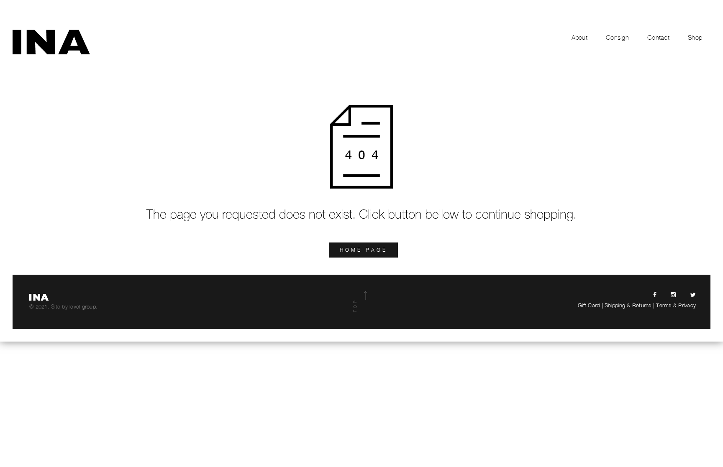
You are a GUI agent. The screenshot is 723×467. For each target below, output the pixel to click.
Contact (658, 37)
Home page (363, 250)
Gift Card (589, 305)
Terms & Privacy (676, 305)
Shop (695, 37)
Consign (617, 37)
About (579, 37)
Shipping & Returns (628, 305)
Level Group (82, 306)
